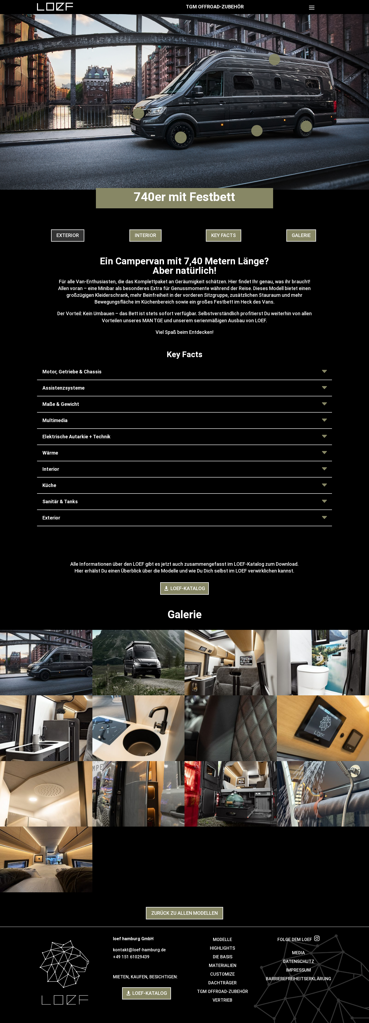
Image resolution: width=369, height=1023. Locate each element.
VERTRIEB (222, 1000)
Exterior (67, 235)
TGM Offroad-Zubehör (215, 6)
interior (145, 235)
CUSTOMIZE (222, 974)
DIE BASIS (222, 956)
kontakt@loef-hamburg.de (139, 949)
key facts (223, 235)
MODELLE (222, 939)
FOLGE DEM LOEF (295, 939)
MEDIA (298, 952)
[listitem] (274, 59)
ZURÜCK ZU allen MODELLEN (184, 913)
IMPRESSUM (298, 970)
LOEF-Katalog (187, 588)
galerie (301, 235)
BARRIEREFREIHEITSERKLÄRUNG (298, 978)
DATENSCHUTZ (298, 961)
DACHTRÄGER (222, 982)
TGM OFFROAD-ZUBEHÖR (222, 991)
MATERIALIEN (222, 965)
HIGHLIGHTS (222, 948)
